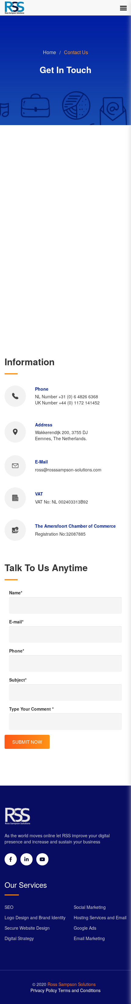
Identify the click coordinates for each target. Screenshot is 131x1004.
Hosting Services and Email (100, 917)
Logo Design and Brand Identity (35, 917)
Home (49, 52)
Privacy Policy (43, 990)
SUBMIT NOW (27, 741)
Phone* (16, 651)
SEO (9, 907)
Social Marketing (90, 907)
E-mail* (16, 622)
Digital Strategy (19, 938)
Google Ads (85, 928)
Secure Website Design (27, 928)
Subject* (18, 680)
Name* (15, 592)
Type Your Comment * (31, 709)
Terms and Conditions (79, 990)
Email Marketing (89, 938)
